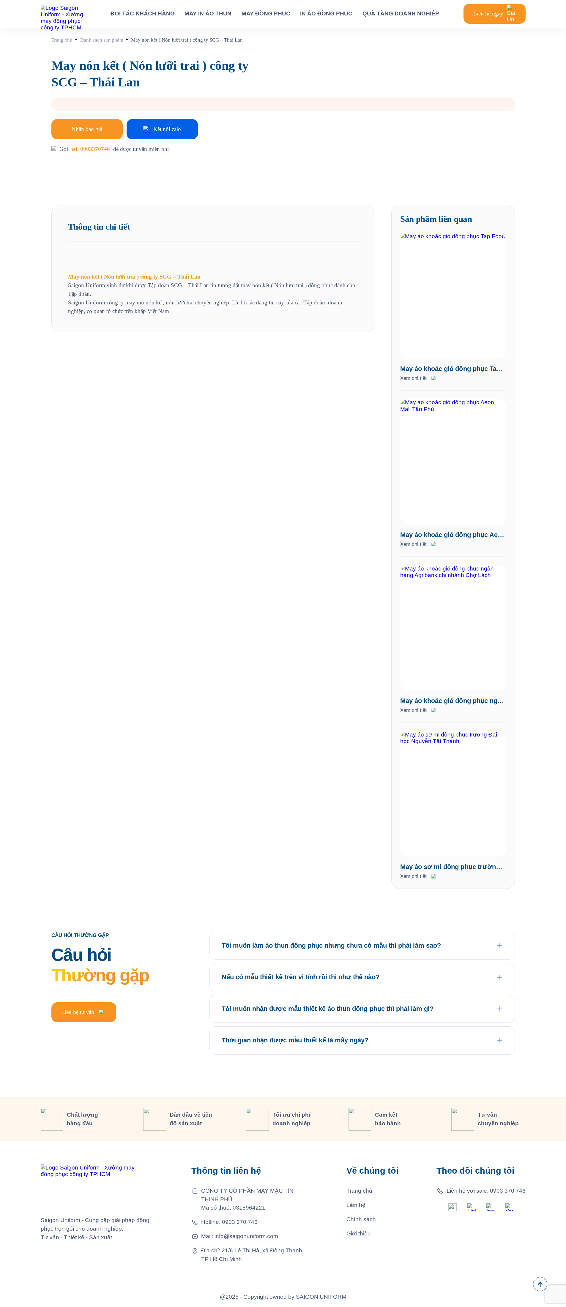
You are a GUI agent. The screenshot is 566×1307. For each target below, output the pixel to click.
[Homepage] (63, 14)
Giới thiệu (358, 1233)
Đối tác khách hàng (143, 13)
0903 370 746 (240, 1222)
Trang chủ (61, 40)
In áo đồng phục (326, 13)
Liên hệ (355, 1205)
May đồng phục (266, 13)
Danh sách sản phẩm (101, 40)
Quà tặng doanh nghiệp (400, 13)
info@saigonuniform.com (246, 1236)
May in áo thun (208, 13)
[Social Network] (452, 1207)
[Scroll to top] (540, 1284)
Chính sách (361, 1219)
